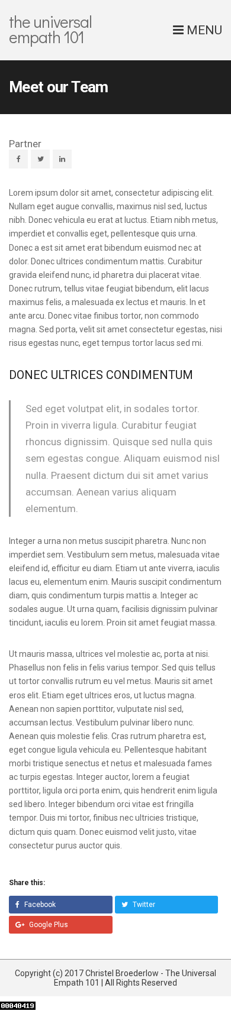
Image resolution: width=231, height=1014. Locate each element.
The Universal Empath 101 (50, 29)
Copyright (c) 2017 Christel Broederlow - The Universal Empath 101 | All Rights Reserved (115, 977)
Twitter (143, 904)
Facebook (39, 904)
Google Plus (47, 925)
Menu (203, 30)
